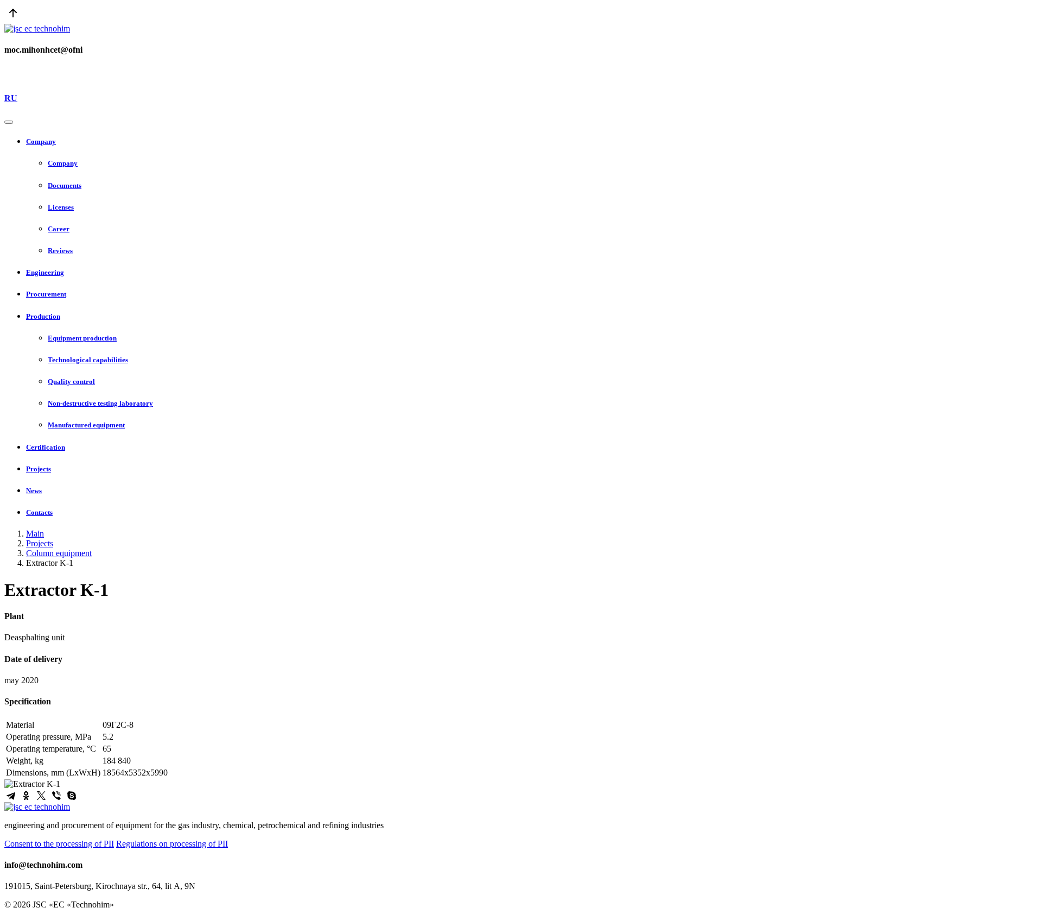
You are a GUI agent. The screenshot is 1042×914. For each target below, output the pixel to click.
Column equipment (59, 553)
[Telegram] (10, 795)
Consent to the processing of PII (59, 843)
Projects (39, 543)
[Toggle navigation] (8, 122)
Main (35, 533)
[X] (41, 795)
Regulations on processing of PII (172, 843)
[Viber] (56, 795)
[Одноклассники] (26, 795)
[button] (532, 141)
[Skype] (71, 795)
